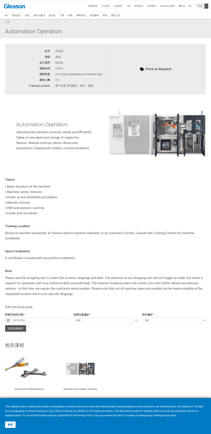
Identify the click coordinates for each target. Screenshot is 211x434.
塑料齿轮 (81, 15)
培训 (105, 15)
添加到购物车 (15, 328)
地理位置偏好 (82, 314)
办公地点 (105, 6)
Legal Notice (64, 415)
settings (158, 415)
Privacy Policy (85, 415)
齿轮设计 (16, 15)
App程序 (118, 6)
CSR (128, 6)
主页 (7, 21)
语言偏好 (148, 314)
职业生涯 (139, 6)
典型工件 (115, 15)
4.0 (6, 15)
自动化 (52, 15)
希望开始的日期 (15, 314)
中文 (200, 6)
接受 (10, 424)
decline (108, 415)
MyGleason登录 (167, 6)
